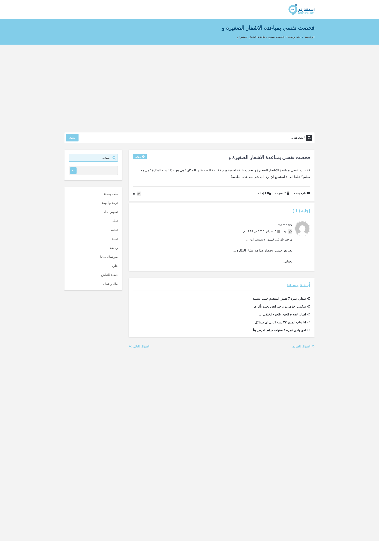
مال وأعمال (110, 284)
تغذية (114, 230)
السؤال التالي (141, 346)
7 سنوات (280, 193)
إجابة (262, 193)
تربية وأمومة (110, 203)
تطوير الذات (110, 212)
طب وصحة (294, 37)
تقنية (115, 239)
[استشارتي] (301, 9)
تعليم (114, 221)
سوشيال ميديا (109, 257)
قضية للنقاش (109, 275)
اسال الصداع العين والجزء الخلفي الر (282, 314)
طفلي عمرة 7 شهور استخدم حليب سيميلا (279, 298)
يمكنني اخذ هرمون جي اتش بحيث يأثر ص (279, 306)
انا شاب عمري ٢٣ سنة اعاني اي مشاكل (280, 322)
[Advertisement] (189, 86)
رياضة (114, 248)
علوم (114, 266)
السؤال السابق (301, 346)
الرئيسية (309, 37)
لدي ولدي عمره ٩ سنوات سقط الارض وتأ (279, 330)
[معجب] (290, 231)
